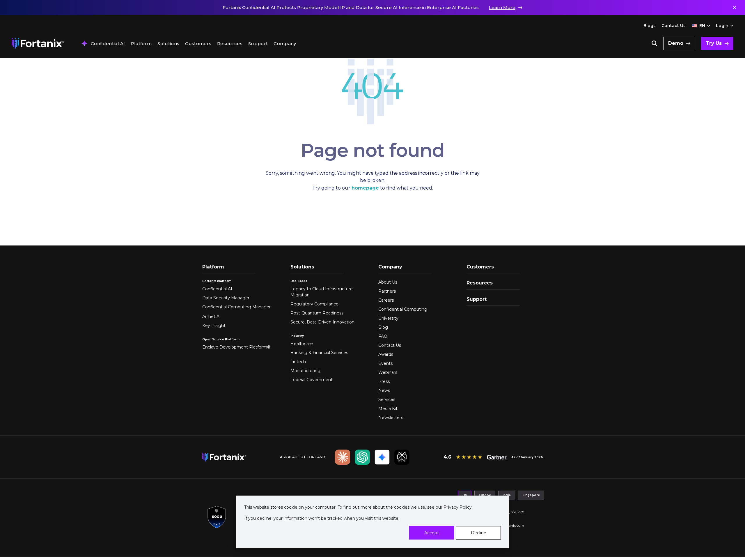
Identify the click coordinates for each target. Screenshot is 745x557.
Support (258, 43)
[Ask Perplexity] (401, 457)
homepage (365, 188)
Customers (198, 43)
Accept (431, 532)
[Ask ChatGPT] (362, 457)
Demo (675, 43)
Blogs (649, 25)
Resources (229, 43)
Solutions (168, 43)
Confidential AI (108, 43)
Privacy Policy (457, 507)
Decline (478, 532)
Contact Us (673, 25)
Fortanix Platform (216, 281)
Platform (141, 43)
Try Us (714, 43)
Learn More (502, 7)
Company (285, 43)
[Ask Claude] (342, 457)
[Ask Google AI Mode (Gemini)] (382, 457)
